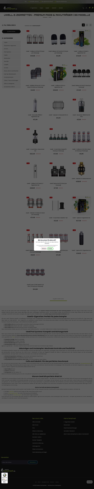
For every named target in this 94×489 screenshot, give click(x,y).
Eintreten (50, 248)
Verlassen (44, 248)
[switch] (4, 482)
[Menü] (7, 473)
